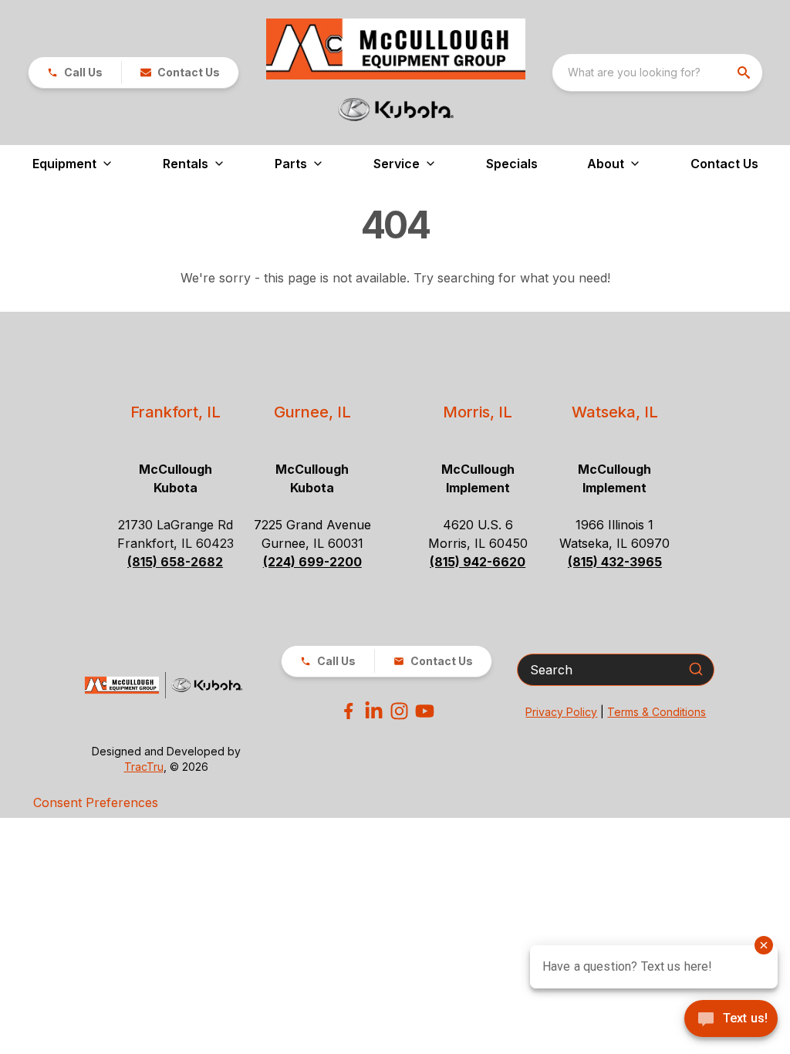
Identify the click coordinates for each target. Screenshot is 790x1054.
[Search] (696, 669)
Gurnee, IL (312, 412)
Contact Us (724, 163)
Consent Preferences (95, 802)
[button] (75, 72)
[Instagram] (399, 711)
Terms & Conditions (656, 711)
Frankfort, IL (175, 412)
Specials (512, 163)
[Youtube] (424, 711)
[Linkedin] (373, 711)
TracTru (144, 766)
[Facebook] (348, 711)
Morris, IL (477, 412)
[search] (745, 72)
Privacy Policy (561, 711)
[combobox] (657, 72)
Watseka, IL (615, 412)
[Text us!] (731, 1020)
